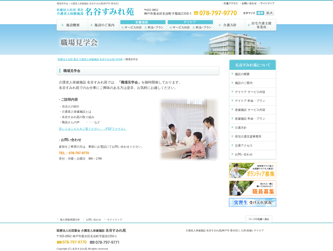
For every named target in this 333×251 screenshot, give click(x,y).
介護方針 (241, 127)
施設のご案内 (244, 83)
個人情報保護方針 (70, 219)
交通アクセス (244, 145)
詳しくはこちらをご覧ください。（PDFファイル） (93, 128)
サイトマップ (114, 219)
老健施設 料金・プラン (250, 118)
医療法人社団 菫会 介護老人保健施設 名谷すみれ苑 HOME (90, 59)
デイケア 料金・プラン (250, 100)
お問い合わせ (244, 154)
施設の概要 (242, 74)
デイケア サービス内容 (250, 92)
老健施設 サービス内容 (250, 109)
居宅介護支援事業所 (248, 136)
